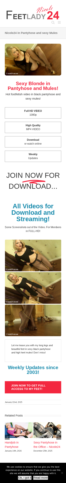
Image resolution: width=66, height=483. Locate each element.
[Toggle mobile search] (53, 22)
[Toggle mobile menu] (59, 22)
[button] (7, 437)
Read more (40, 477)
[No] (62, 472)
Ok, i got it (24, 477)
